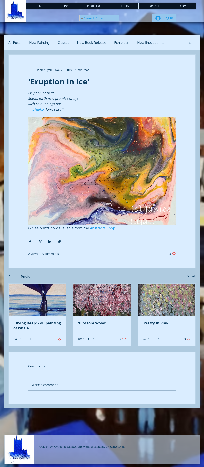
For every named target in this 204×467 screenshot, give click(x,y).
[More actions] (173, 69)
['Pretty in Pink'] (166, 300)
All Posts (14, 42)
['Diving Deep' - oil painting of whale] (37, 300)
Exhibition (121, 42)
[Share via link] (59, 241)
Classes (63, 42)
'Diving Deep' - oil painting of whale (37, 326)
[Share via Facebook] (30, 241)
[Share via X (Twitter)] (40, 241)
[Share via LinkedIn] (50, 241)
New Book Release (91, 42)
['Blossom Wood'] (102, 300)
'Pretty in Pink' (156, 323)
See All (191, 276)
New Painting (39, 42)
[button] (190, 42)
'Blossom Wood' (92, 323)
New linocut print (150, 42)
